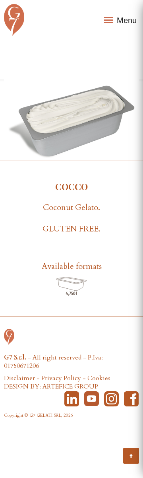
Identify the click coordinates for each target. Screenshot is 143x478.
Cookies (98, 378)
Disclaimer (19, 378)
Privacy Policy (61, 378)
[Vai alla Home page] (11, 336)
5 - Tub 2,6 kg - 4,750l (72, 287)
